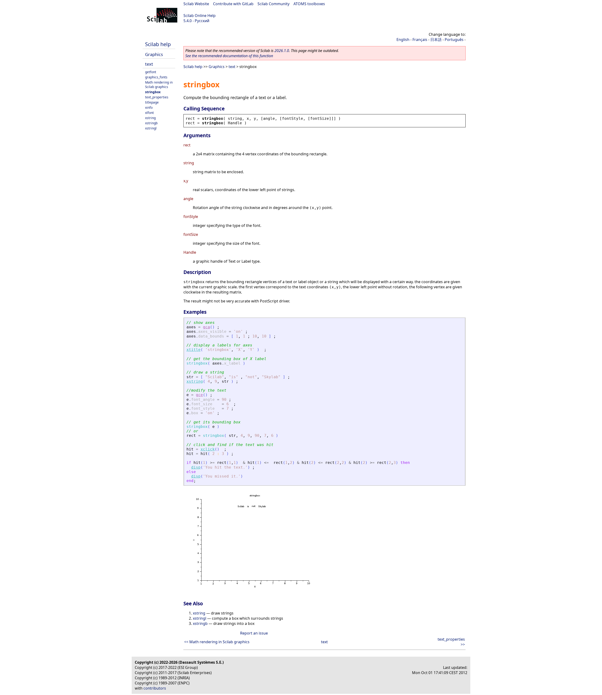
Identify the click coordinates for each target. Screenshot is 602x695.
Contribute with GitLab (233, 3)
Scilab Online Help (199, 15)
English (402, 39)
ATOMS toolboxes (309, 3)
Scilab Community (273, 3)
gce (199, 395)
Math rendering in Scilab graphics (159, 84)
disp (196, 467)
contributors (154, 688)
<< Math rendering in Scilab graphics (217, 641)
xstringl (151, 128)
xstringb (151, 123)
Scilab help (158, 44)
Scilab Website (196, 3)
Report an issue (254, 633)
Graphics (154, 54)
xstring (150, 118)
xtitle (193, 349)
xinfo (149, 107)
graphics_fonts (156, 77)
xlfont (149, 112)
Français (419, 39)
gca (206, 327)
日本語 (436, 39)
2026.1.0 (281, 50)
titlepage (152, 102)
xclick (208, 449)
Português (454, 39)
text (149, 64)
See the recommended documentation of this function (229, 55)
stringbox (153, 92)
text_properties (156, 97)
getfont (150, 72)
